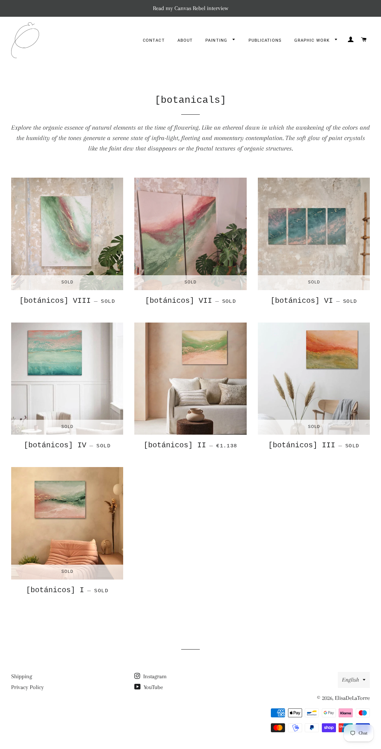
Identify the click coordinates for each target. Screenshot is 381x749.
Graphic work (312, 40)
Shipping (21, 676)
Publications (265, 40)
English (350, 679)
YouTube (152, 687)
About (185, 40)
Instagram (154, 676)
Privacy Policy (27, 687)
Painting (217, 40)
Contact (154, 40)
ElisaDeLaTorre (352, 698)
